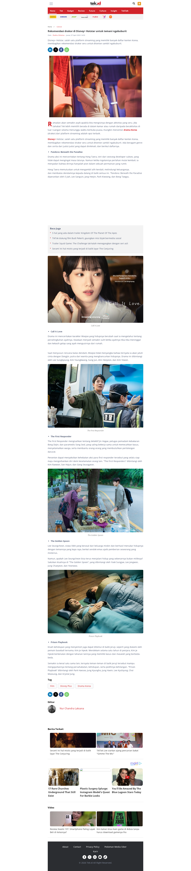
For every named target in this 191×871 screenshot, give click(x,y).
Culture (103, 11)
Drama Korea (84, 686)
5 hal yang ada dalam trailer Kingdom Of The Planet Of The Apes (84, 233)
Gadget (70, 11)
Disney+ (52, 139)
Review (81, 11)
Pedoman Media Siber (115, 846)
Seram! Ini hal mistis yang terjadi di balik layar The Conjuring (82, 248)
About (65, 846)
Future (92, 11)
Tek (61, 11)
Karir (95, 851)
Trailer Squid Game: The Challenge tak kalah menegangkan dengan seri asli (90, 243)
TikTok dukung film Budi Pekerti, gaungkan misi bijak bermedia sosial (86, 238)
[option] (73, 744)
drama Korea (130, 129)
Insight (114, 11)
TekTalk (124, 11)
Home (52, 11)
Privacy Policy (92, 846)
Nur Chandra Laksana (72, 708)
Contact (77, 846)
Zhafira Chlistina (59, 35)
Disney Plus (66, 686)
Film (52, 686)
